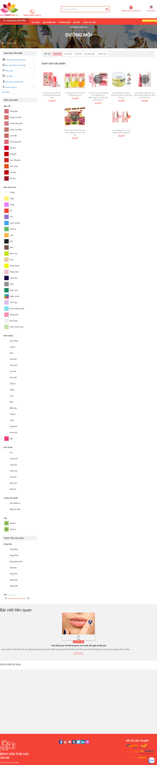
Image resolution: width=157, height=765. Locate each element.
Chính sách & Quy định (9, 762)
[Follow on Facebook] (61, 743)
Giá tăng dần (90, 54)
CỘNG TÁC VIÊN (89, 22)
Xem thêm (78, 653)
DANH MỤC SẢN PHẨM (16, 20)
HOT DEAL (36, 22)
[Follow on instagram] (87, 743)
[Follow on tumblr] (74, 743)
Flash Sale (102, 54)
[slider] (5, 598)
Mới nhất (57, 54)
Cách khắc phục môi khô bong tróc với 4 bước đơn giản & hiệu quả (78, 645)
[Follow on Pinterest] (70, 743)
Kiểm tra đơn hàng (149, 21)
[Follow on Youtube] (65, 743)
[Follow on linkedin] (83, 743)
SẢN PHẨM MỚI (49, 22)
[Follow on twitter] (79, 743)
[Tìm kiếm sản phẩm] (107, 9)
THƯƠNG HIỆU (64, 22)
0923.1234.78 (35, 15)
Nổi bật (78, 54)
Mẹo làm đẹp (78, 642)
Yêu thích (68, 54)
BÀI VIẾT (76, 22)
